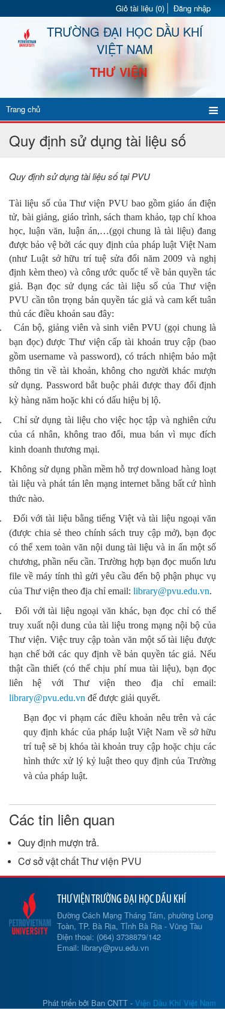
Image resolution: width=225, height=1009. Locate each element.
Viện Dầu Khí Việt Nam (175, 1002)
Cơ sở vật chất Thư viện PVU (80, 861)
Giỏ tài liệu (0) (140, 8)
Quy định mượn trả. (58, 842)
